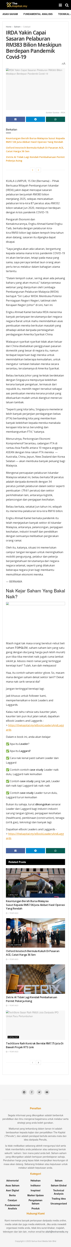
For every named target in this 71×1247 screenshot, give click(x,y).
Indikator (36, 1185)
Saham (17, 26)
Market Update (35, 1195)
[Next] (38, 170)
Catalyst (26, 26)
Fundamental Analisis (38, 14)
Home (8, 26)
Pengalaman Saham (35, 1202)
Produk (36, 1208)
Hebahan (36, 1180)
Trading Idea (59, 1198)
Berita (12, 1195)
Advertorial (12, 1180)
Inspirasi (35, 1190)
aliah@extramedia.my (56, 1231)
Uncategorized (59, 1203)
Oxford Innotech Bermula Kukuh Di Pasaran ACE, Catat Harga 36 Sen (32, 952)
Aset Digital (12, 1190)
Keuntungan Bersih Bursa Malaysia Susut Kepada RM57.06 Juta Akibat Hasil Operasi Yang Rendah (35, 904)
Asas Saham (10, 14)
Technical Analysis (58, 1192)
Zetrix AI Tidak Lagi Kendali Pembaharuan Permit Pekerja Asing (31, 999)
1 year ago (12, 913)
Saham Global (59, 1185)
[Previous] (32, 170)
